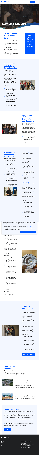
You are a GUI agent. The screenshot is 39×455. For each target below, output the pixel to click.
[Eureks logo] (5, 438)
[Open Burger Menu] (37, 2)
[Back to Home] (5, 2)
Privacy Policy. (29, 226)
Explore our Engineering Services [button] (28, 354)
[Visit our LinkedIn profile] (1, 445)
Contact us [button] (7, 429)
